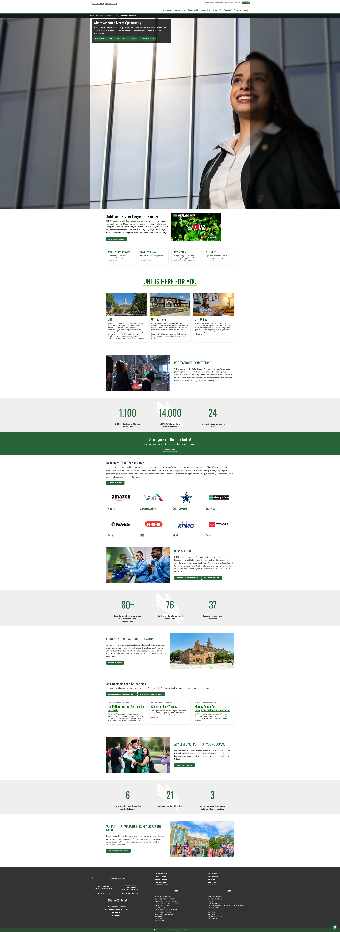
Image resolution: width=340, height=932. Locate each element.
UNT (110, 319)
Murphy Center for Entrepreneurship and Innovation (212, 708)
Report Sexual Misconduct (163, 905)
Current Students (161, 873)
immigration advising (145, 836)
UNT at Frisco (158, 319)
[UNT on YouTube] (115, 900)
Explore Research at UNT (211, 578)
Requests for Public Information (166, 910)
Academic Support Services (184, 765)
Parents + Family (161, 882)
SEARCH (247, 2)
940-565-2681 (135, 889)
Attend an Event (147, 39)
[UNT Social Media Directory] (125, 900)
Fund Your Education (114, 663)
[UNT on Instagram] (118, 900)
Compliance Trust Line (162, 908)
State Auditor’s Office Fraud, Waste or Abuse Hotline (225, 905)
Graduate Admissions (111, 16)
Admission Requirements (119, 252)
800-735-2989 (132, 887)
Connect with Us (129, 39)
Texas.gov (211, 901)
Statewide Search (213, 908)
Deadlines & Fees (148, 252)
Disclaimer (158, 916)
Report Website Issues (103, 893)
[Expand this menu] (240, 3)
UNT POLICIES (116, 912)
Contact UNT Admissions (130, 893)
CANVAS (212, 2)
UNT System (211, 912)
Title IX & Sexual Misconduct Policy (166, 903)
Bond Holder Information (163, 912)
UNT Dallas (211, 914)
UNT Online (201, 319)
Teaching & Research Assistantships (121, 694)
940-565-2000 (132, 885)
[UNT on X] (111, 900)
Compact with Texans (215, 899)
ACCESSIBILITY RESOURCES (117, 907)
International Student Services (118, 851)
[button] (334, 927)
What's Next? (211, 252)
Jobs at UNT (212, 885)
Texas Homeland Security (216, 903)
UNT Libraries (213, 873)
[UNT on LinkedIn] (122, 900)
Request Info (113, 39)
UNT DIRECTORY (229, 2)
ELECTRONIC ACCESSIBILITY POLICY (116, 910)
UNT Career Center (115, 483)
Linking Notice (159, 918)
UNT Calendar (213, 876)
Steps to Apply (179, 252)
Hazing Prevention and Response (165, 899)
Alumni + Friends (161, 879)
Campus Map (212, 882)
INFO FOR (237, 2)
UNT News (211, 879)
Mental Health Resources (163, 897)
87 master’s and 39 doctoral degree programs (128, 221)
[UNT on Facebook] (108, 900)
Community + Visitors (162, 885)
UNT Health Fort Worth (215, 916)
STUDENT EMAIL (219, 2)
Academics (167, 10)
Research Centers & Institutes (151, 694)
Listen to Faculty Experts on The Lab (187, 578)
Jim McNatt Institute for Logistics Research (126, 708)
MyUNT (207, 2)
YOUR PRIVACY (117, 915)
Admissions (99, 16)
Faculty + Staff (160, 876)
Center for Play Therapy (164, 706)
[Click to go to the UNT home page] (103, 6)
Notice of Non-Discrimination (164, 914)
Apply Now (99, 39)
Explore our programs (116, 239)
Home (92, 16)
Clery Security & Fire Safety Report (166, 901)
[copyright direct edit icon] (155, 930)
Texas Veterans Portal (215, 897)
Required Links (160, 921)
